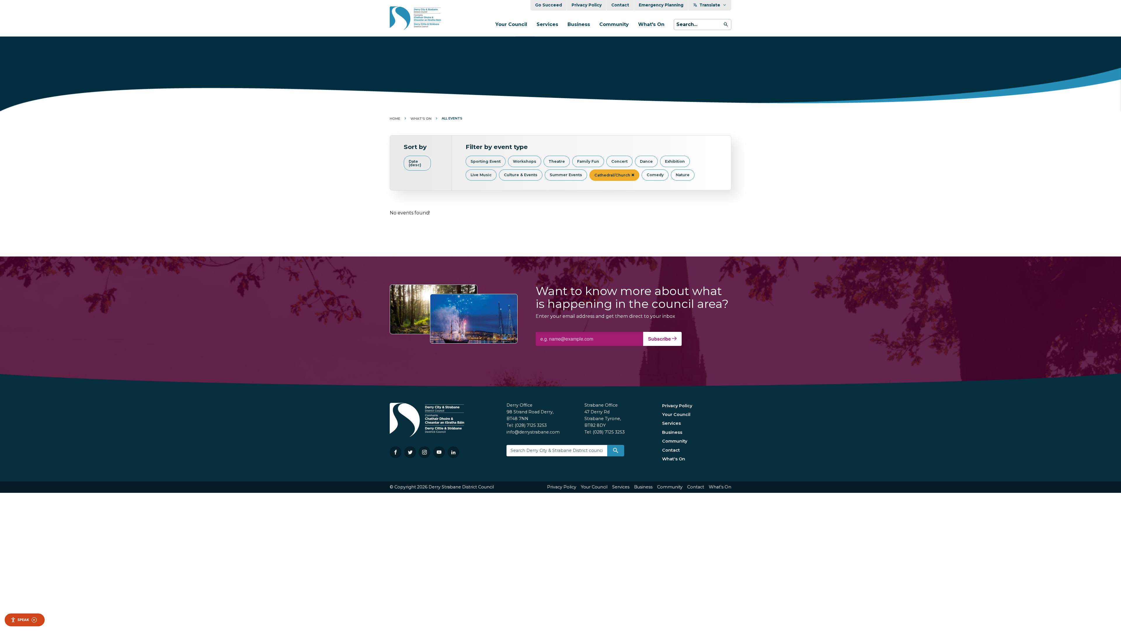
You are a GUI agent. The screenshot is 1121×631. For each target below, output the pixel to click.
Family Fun (588, 161)
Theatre (557, 161)
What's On (651, 24)
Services (547, 24)
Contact (620, 5)
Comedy (655, 175)
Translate (709, 5)
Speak (23, 619)
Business (579, 24)
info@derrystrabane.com (533, 432)
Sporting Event (486, 161)
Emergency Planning (661, 5)
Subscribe (660, 338)
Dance (646, 161)
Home (395, 119)
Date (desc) (415, 163)
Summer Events (566, 175)
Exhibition (675, 161)
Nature (683, 175)
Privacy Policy (587, 5)
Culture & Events (520, 175)
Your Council (511, 24)
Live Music (481, 175)
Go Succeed (548, 5)
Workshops (524, 161)
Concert (619, 161)
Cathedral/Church (612, 175)
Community (614, 24)
